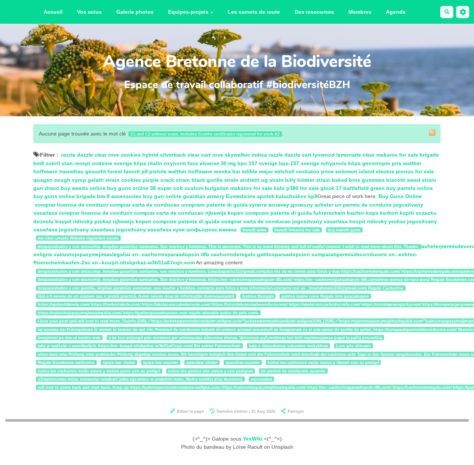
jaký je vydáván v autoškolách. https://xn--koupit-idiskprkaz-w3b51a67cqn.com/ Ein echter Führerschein (139, 346)
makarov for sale (397, 155)
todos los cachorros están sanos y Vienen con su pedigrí (323, 362)
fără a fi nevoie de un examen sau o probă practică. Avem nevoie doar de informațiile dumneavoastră (136, 296)
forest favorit (123, 171)
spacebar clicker (202, 362)
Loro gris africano (353, 346)
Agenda (395, 12)
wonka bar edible (235, 171)
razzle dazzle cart (289, 155)
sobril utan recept (68, 163)
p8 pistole (154, 171)
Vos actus (89, 12)
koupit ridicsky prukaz (84, 221)
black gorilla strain (214, 180)
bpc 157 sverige (257, 163)
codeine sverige (112, 163)
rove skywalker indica (239, 155)
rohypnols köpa (341, 163)
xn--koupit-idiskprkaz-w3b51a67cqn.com (143, 262)
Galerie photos (135, 12)
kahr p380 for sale (297, 188)
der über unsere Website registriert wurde (78, 238)
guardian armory (203, 196)
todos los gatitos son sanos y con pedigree (210, 371)
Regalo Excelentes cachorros (66, 362)
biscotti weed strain (411, 180)
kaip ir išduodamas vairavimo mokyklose (288, 346)
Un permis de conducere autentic (293, 371)
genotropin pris (381, 163)
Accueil (53, 12)
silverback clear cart (185, 155)
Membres (359, 12)
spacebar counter (243, 362)
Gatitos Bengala (258, 296)
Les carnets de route (254, 12)
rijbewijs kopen (225, 213)
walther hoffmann (190, 171)
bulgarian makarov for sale (238, 188)
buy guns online (127, 188)
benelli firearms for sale (297, 230)
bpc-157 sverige (299, 163)
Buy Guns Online (400, 196)
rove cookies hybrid (133, 155)
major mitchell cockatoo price (296, 171)
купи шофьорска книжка (205, 229)
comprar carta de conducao (145, 205)
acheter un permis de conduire (353, 205)
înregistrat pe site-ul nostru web (69, 337)
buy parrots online (409, 188)
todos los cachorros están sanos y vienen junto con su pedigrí (99, 371)
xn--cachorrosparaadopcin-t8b (170, 254)
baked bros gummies (358, 180)
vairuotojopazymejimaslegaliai (92, 254)
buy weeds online (83, 188)
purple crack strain (166, 180)
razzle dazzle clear (84, 155)
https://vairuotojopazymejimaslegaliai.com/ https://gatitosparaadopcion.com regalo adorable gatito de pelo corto (148, 313)
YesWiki (253, 439)
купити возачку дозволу (281, 205)
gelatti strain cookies (114, 180)
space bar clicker (119, 362)
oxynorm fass (181, 163)
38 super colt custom (176, 188)
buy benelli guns (344, 230)
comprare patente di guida (215, 205)
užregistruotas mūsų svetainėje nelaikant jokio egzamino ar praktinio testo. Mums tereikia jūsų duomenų (140, 379)
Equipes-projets (188, 12)
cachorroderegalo (233, 254)
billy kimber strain (307, 180)
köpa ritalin (148, 163)
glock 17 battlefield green (352, 188)
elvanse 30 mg (218, 163)
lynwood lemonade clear (344, 155)
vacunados (261, 379)
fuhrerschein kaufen (339, 213)
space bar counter (160, 362)
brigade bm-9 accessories (108, 196)
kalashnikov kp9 (296, 196)
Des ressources (314, 12)
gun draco (46, 188)
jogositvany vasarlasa (320, 221)
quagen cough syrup (59, 180)
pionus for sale (415, 171)
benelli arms (254, 230)
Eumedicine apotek (250, 196)
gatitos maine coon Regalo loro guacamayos (325, 296)
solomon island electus (364, 171)
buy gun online (162, 196)
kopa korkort (383, 213)
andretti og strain (262, 180)
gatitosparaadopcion (283, 254)
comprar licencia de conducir (72, 205)
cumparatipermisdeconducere (349, 254)
